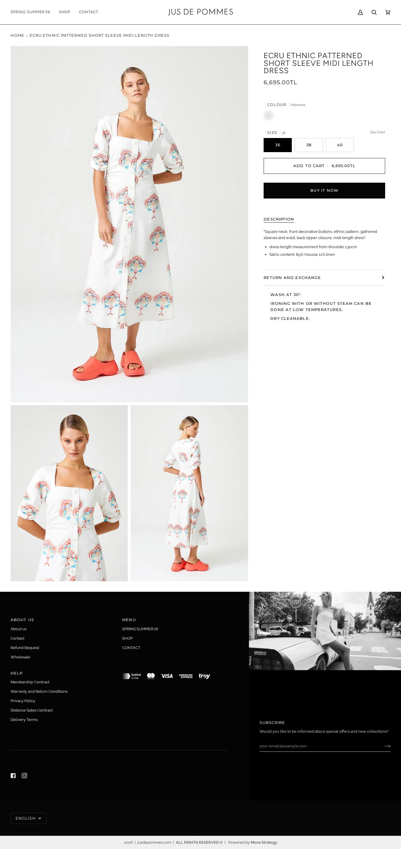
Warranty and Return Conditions (39, 691)
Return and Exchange (292, 277)
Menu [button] (129, 619)
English (26, 818)
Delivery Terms (24, 719)
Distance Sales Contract (32, 710)
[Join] (382, 746)
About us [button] (22, 619)
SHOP (127, 638)
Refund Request (25, 647)
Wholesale (20, 657)
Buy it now (324, 190)
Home (17, 35)
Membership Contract (30, 682)
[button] (65, 12)
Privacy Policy (23, 701)
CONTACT (131, 647)
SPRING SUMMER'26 (140, 629)
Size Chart (377, 132)
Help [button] (17, 673)
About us (18, 629)
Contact (17, 638)
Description (279, 218)
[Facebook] (13, 775)
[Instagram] (24, 775)
